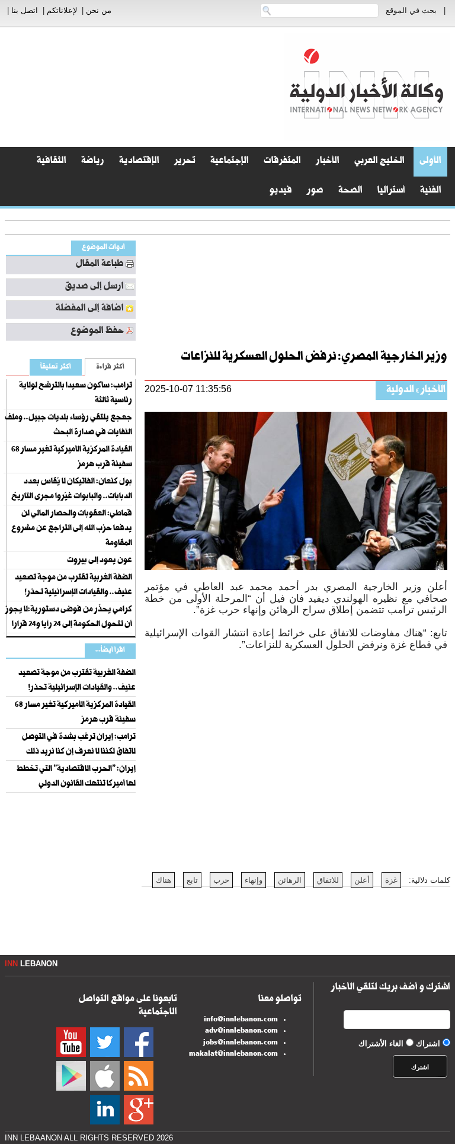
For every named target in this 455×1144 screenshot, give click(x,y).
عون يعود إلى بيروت (99, 561)
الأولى (430, 161)
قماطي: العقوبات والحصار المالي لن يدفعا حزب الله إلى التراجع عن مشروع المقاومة (71, 529)
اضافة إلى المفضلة (90, 309)
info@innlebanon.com (241, 1020)
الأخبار (327, 161)
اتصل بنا (24, 10)
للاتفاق (328, 880)
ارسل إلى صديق (94, 287)
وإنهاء (253, 880)
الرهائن (290, 880)
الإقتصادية (139, 161)
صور (315, 191)
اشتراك (428, 1043)
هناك (163, 880)
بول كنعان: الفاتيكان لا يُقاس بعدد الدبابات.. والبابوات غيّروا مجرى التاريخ (71, 489)
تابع (192, 880)
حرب (221, 880)
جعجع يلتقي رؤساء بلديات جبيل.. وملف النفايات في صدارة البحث (68, 425)
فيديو (281, 191)
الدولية (400, 390)
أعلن (362, 880)
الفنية (430, 191)
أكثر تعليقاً (55, 368)
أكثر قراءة (110, 368)
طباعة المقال (100, 264)
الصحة (350, 191)
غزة (391, 880)
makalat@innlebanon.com (233, 1054)
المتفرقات (282, 161)
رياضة (92, 161)
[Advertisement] (231, 288)
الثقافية (51, 161)
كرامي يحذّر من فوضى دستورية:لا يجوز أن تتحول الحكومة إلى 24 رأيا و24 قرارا (68, 617)
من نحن (98, 10)
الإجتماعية (229, 161)
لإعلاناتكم (62, 10)
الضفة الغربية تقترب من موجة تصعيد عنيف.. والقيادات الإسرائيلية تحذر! (73, 585)
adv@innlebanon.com (241, 1031)
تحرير (185, 161)
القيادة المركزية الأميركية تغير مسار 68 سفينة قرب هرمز (71, 457)
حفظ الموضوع (97, 331)
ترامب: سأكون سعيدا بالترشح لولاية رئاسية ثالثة (75, 393)
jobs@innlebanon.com (240, 1043)
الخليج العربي (379, 161)
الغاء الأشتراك (380, 1043)
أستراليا (391, 191)
